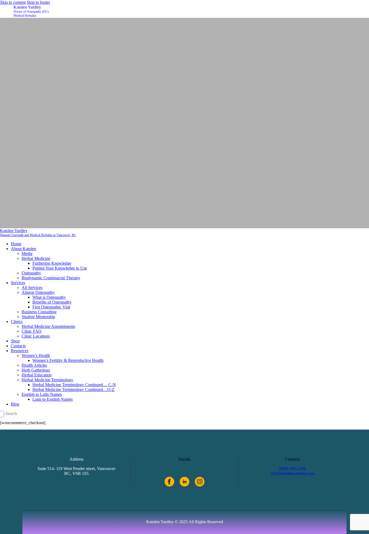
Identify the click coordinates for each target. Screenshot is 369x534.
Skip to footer (38, 2)
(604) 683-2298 (292, 468)
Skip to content (13, 2)
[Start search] (1, 414)
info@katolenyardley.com (292, 473)
